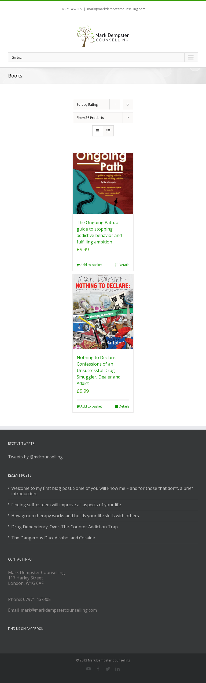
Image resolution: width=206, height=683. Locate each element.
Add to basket (91, 265)
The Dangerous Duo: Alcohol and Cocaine (53, 537)
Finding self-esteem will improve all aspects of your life (66, 504)
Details (124, 265)
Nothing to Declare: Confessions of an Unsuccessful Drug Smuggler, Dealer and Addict (98, 370)
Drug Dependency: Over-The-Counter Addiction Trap (64, 526)
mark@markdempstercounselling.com (116, 9)
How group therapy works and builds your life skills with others (75, 515)
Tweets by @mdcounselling (35, 457)
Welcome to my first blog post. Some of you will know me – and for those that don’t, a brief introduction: (102, 491)
